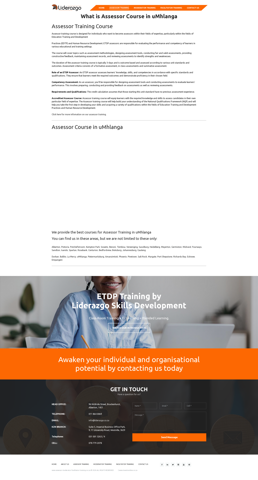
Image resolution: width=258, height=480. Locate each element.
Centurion (93, 250)
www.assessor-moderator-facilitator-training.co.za (71, 470)
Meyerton (165, 247)
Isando (64, 250)
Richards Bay (179, 256)
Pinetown (132, 256)
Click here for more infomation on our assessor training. (79, 114)
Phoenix (123, 256)
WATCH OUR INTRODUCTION (129, 327)
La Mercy (71, 256)
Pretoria (65, 247)
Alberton (56, 247)
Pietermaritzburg (96, 256)
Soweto (104, 247)
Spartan (73, 250)
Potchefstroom (77, 247)
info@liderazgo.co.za (99, 420)
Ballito (63, 256)
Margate (152, 256)
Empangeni (57, 260)
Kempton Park (93, 247)
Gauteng (141, 250)
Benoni (112, 247)
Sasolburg (144, 247)
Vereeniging (132, 247)
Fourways (197, 247)
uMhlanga (82, 256)
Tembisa (121, 247)
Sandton (56, 250)
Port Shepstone (164, 256)
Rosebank (82, 250)
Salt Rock (142, 256)
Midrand (187, 247)
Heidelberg (155, 247)
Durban (55, 256)
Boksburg (116, 250)
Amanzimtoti (111, 256)
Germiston (176, 247)
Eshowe (191, 256)
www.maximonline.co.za (128, 470)
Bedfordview (105, 250)
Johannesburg (129, 250)
